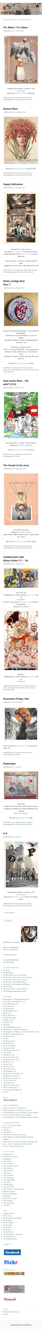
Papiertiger (9, 763)
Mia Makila (7, 1230)
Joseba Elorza (8, 1170)
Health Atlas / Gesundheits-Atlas (14, 982)
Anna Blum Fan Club (10, 1157)
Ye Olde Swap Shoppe (11, 1090)
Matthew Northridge (10, 1194)
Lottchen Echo (8, 1184)
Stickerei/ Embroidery (10, 1078)
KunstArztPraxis (8, 1113)
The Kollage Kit (18, 252)
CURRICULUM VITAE (10, 955)
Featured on (7, 1036)
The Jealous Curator (10, 1239)
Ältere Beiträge (9, 913)
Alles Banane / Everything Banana (15, 999)
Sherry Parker (8, 1201)
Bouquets (6, 970)
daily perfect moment (10, 1166)
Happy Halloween (13, 184)
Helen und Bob (8, 1046)
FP (4, 1039)
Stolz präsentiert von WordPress (21, 1325)
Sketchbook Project (10, 1076)
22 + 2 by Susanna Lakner (12, 1125)
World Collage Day (9, 1087)
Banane (5, 1013)
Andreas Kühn (8, 1154)
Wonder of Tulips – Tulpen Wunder (15, 989)
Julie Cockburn (8, 1177)
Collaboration (19, 686)
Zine (4, 1092)
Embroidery (27, 370)
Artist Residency (9, 1004)
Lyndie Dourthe (8, 1187)
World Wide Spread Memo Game (14, 991)
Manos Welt (7, 1227)
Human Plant (10, 108)
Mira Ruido (7, 1196)
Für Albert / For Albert (15, 27)
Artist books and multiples (12, 1218)
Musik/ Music (7, 1069)
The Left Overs (8, 1080)
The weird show (8, 1203)
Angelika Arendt (8, 1213)
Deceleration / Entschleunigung (14, 1029)
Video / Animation (9, 1085)
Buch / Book (7, 1015)
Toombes (6, 1205)
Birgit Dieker (7, 1220)
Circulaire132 (7, 1132)
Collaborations (8, 973)
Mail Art (6, 1064)
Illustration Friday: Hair (16, 698)
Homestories (7, 986)
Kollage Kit (7, 1055)
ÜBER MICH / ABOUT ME (11, 942)
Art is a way (7, 1216)
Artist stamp (7, 1006)
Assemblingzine (8, 1011)
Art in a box (7, 1128)
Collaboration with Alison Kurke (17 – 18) (15, 558)
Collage (17, 98)
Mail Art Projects (9, 1191)
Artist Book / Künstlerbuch (12, 1001)
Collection (6, 1022)
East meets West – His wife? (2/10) (16, 382)
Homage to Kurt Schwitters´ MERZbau (16, 984)
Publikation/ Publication (11, 1073)
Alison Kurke (31, 595)
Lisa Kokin (7, 1182)
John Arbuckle (8, 1168)
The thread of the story (16, 465)
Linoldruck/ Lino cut (10, 1059)
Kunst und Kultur (9, 1057)
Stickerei (11, 372)
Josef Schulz (7, 1225)
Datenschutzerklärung (10, 1312)
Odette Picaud (8, 1232)
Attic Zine (6, 1130)
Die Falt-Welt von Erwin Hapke (27, 1113)
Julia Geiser (7, 1173)
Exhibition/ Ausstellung (11, 1034)
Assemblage (7, 1008)
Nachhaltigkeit (8, 1071)
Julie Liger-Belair (9, 1180)
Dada (5, 1025)
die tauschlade (8, 1223)
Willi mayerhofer (9, 1110)
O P (5, 833)
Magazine (6, 1062)
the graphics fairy (9, 1236)
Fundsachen (7, 1041)
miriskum (6, 1066)
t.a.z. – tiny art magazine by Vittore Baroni (17, 1144)
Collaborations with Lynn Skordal (14, 975)
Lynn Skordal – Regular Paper (13, 1189)
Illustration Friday (21, 93)
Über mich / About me (17, 1108)
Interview (6, 1052)
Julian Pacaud (8, 1175)
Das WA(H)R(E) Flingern (11, 1027)
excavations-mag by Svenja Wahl (14, 1134)
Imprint (5, 1314)
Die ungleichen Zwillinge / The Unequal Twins (19, 1032)
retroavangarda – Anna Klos (13, 1234)
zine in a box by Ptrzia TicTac (13, 1146)
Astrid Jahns (7, 1161)
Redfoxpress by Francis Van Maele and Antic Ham (20, 1142)
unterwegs (6, 1083)
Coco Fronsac (8, 1163)
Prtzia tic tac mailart (10, 1198)
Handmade (7, 1043)
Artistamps (7, 1159)
